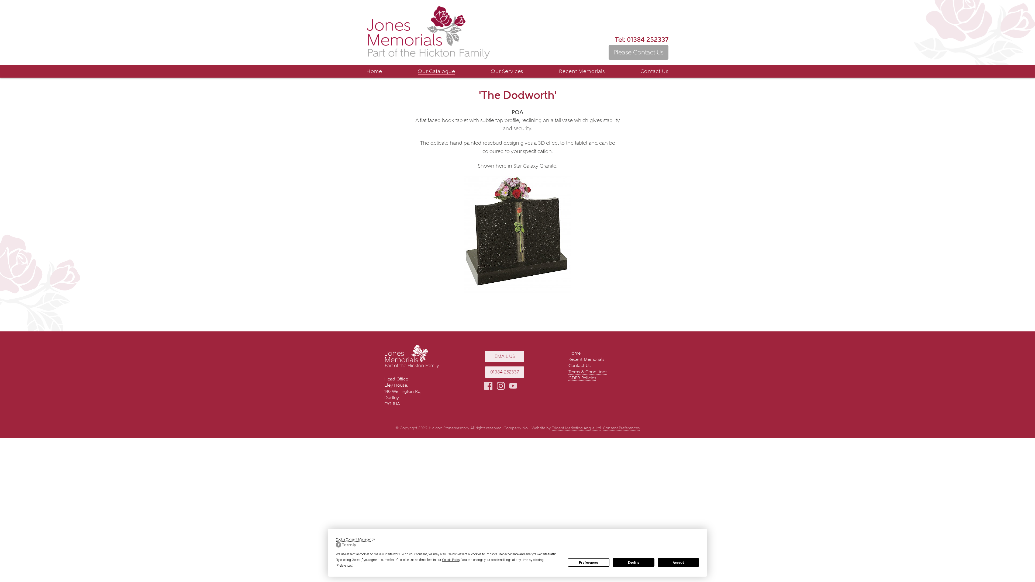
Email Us (505, 356)
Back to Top (1023, 562)
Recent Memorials (582, 71)
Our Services (507, 71)
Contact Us (654, 71)
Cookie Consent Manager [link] (353, 539)
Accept (678, 562)
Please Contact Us (638, 52)
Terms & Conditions (587, 371)
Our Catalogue (436, 71)
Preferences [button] (344, 565)
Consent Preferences (621, 428)
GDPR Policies (582, 377)
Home (374, 71)
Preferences (589, 562)
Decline (633, 562)
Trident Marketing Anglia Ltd (576, 428)
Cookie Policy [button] (451, 560)
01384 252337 (641, 39)
